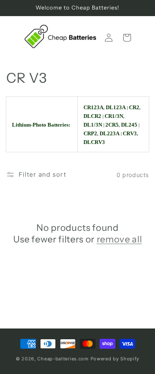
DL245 (129, 125)
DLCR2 (92, 116)
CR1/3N (114, 116)
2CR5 (112, 125)
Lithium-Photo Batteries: (41, 125)
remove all (119, 239)
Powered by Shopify (115, 359)
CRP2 (90, 133)
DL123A (116, 107)
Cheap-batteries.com (62, 359)
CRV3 (130, 133)
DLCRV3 (94, 142)
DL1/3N (92, 125)
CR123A (93, 107)
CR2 (134, 107)
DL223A (109, 133)
